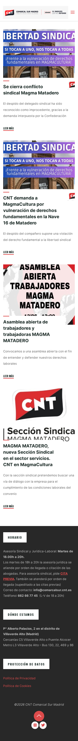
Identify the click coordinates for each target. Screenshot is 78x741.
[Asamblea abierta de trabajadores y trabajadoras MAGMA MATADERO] (39, 294)
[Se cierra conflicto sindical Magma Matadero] (39, 59)
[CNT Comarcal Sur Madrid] (35, 12)
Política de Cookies (17, 686)
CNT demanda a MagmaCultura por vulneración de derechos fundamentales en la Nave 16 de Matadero (31, 210)
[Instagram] (35, 725)
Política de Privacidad (19, 678)
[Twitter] (43, 725)
